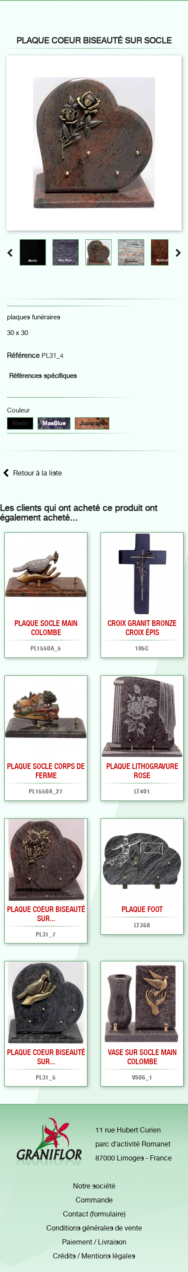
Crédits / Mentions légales (94, 1256)
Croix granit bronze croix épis (142, 628)
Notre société (94, 1186)
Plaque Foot (142, 909)
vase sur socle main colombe (142, 1057)
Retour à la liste (37, 473)
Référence (23, 355)
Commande (94, 1200)
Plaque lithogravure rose (142, 771)
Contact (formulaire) (94, 1214)
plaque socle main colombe (45, 628)
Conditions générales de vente (94, 1228)
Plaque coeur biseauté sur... (46, 914)
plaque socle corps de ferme (46, 771)
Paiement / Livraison (94, 1242)
